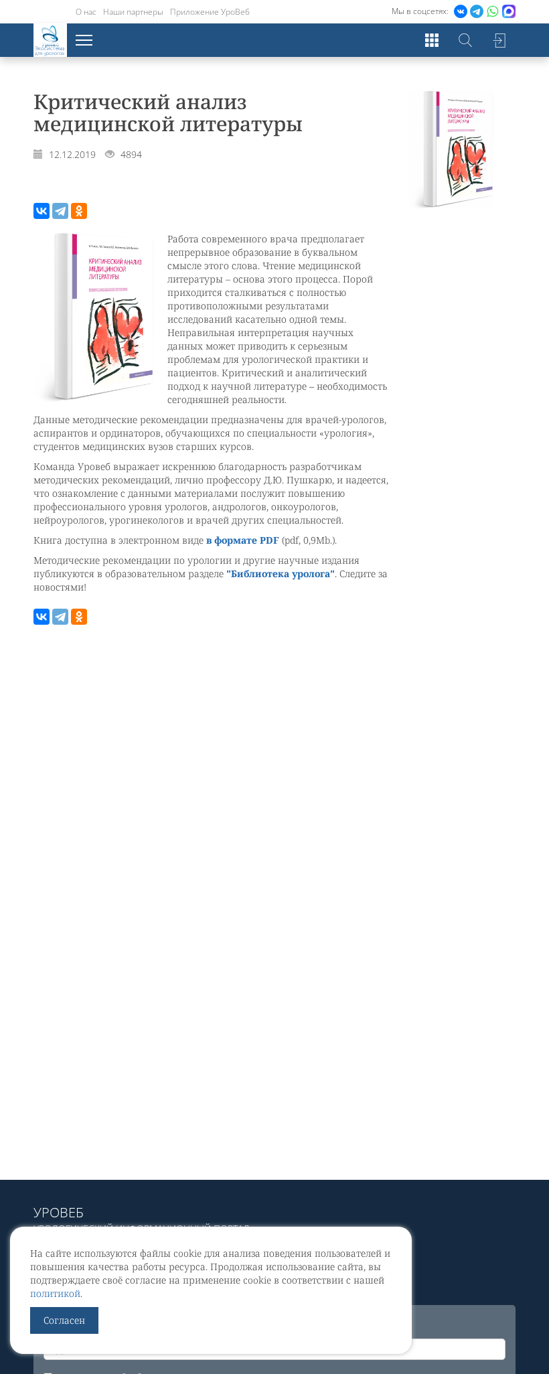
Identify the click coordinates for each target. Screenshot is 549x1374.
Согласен (64, 1320)
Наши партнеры (133, 11)
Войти (499, 40)
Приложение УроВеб (210, 11)
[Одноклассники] (79, 211)
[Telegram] (60, 211)
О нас (86, 11)
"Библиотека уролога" (280, 573)
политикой (55, 1293)
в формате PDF (242, 540)
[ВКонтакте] (41, 211)
